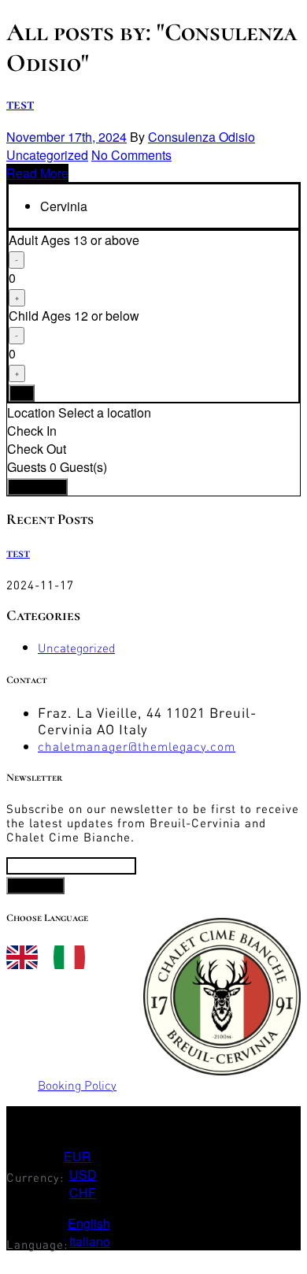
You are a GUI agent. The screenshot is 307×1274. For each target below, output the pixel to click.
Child (74, 315)
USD (83, 1174)
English (89, 1223)
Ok (21, 393)
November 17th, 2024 (66, 137)
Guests (26, 467)
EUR (77, 1156)
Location (31, 412)
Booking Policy (77, 1085)
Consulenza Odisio (201, 137)
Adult (74, 240)
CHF (82, 1192)
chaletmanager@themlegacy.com (136, 746)
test (20, 104)
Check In (32, 431)
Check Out (36, 449)
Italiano (89, 1241)
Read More (37, 173)
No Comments (131, 155)
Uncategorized (47, 155)
